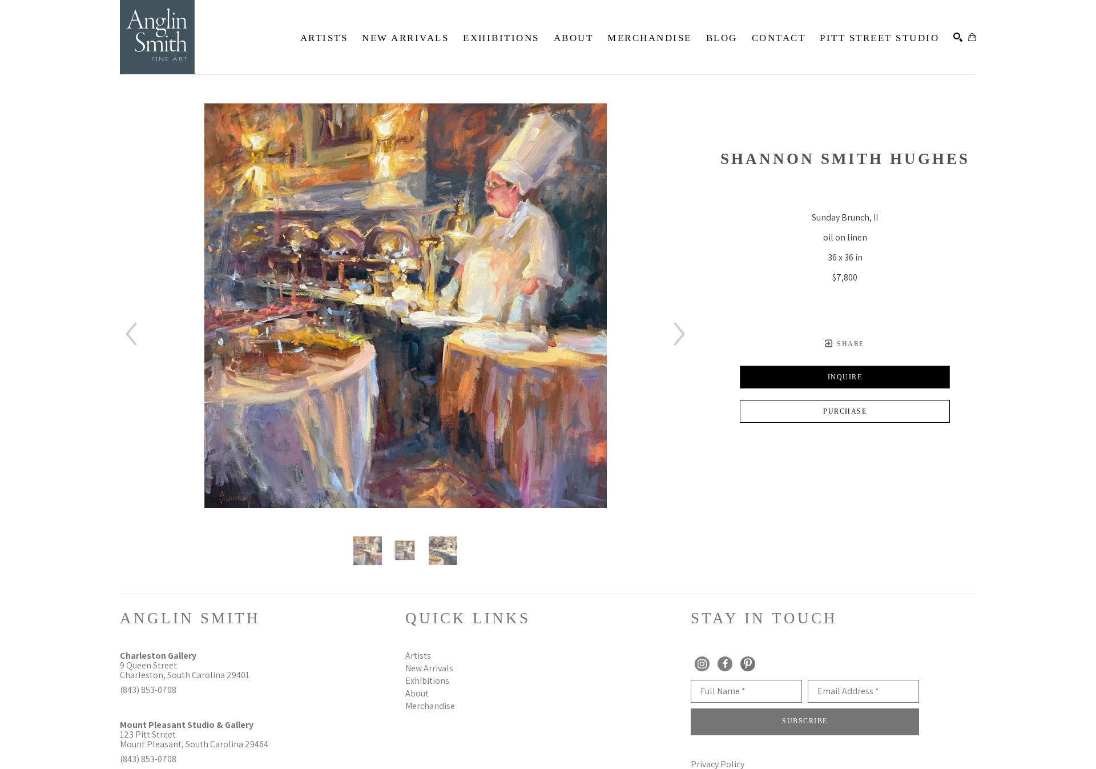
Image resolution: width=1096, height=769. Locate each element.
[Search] (957, 37)
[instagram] (702, 663)
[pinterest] (747, 663)
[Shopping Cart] (972, 37)
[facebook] (725, 663)
